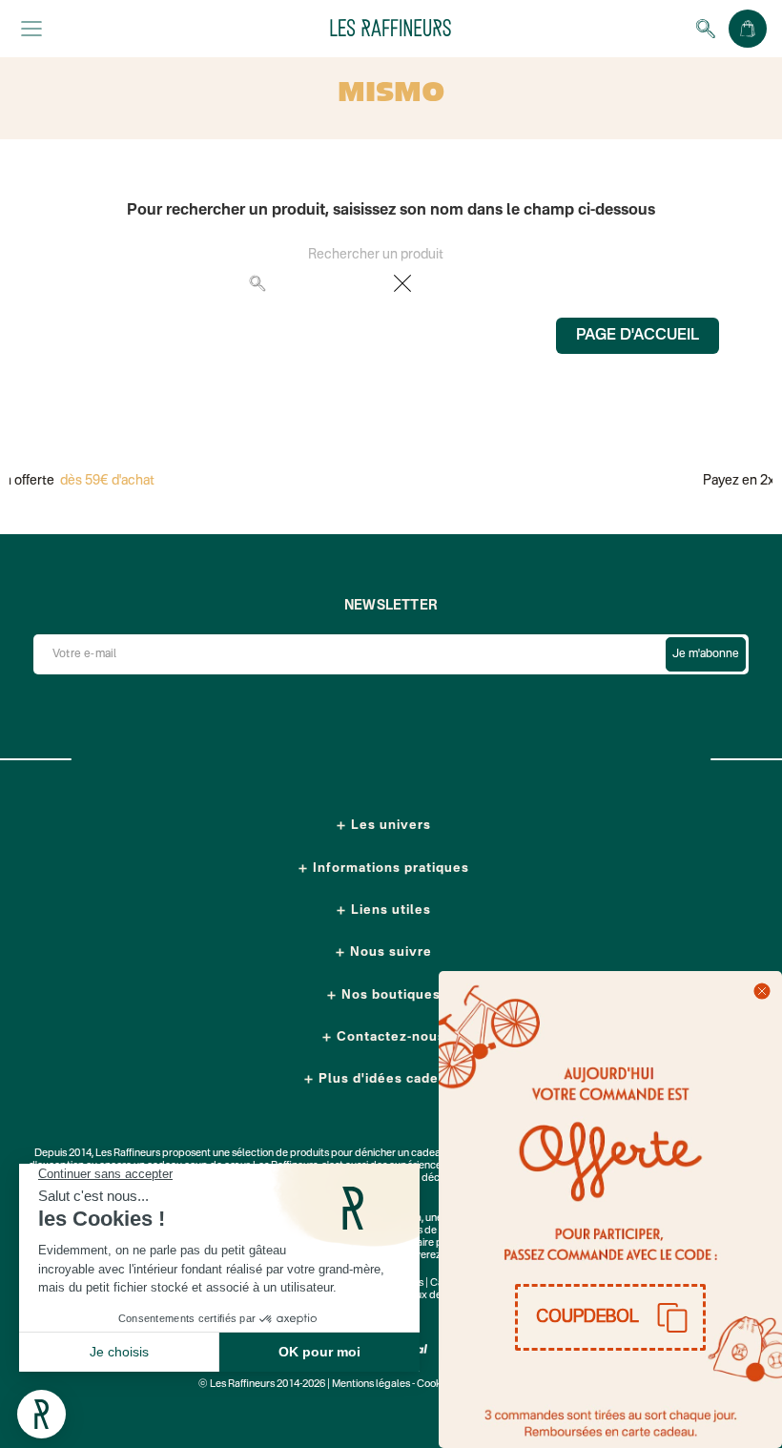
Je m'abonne (705, 654)
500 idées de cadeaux (429, 1231)
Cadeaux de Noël (424, 1296)
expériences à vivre (435, 1166)
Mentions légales (371, 1384)
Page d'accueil (637, 335)
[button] (610, 1317)
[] (527, 292)
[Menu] (31, 28)
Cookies (435, 1384)
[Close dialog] (762, 991)
